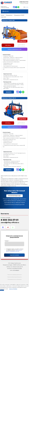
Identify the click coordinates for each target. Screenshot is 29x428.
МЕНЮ (6, 11)
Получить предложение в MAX (14, 49)
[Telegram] (16, 7)
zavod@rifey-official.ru (10, 222)
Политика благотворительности (14, 277)
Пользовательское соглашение (15, 279)
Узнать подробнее (13, 288)
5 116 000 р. (8, 123)
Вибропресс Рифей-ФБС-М (9, 98)
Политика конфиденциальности (14, 274)
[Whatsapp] (18, 7)
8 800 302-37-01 (24, 2)
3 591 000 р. (8, 45)
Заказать (8, 92)
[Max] (14, 7)
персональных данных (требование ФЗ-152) (14, 251)
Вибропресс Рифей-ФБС (8, 20)
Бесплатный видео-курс (14, 195)
